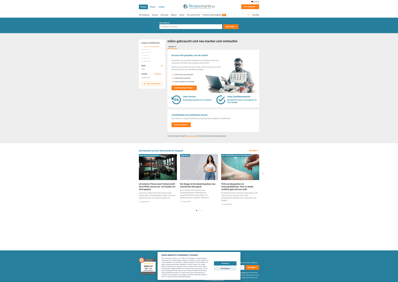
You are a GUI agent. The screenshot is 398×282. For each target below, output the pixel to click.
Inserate (172, 46)
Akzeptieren (225, 263)
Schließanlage (145, 61)
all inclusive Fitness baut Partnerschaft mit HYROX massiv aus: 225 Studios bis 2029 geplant (157, 187)
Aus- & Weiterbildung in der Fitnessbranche (236, 155)
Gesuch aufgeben (180, 125)
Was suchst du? (164, 23)
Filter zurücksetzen (153, 84)
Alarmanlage (145, 49)
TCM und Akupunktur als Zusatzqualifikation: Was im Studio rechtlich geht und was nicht (237, 187)
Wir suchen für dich (193, 15)
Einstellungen (225, 268)
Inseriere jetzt (191, 136)
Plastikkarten (145, 58)
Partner (181, 15)
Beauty (162, 7)
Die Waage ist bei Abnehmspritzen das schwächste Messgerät (197, 185)
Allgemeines (185, 155)
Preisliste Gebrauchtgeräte (214, 15)
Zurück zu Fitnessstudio (151, 46)
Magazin (174, 15)
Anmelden (255, 15)
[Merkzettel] (248, 15)
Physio (152, 7)
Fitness (143, 7)
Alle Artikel (253, 151)
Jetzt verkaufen (249, 7)
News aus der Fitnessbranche (149, 155)
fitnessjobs (164, 15)
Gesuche (155, 15)
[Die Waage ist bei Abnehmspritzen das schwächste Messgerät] (199, 167)
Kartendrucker (146, 52)
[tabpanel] (157, 179)
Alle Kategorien (144, 15)
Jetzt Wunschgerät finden (183, 88)
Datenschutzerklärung (218, 280)
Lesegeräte (145, 55)
